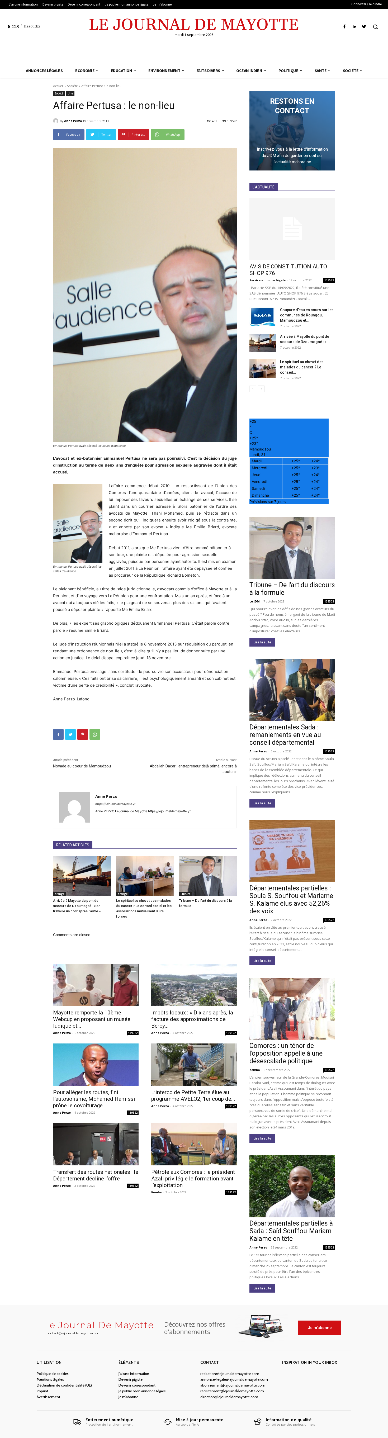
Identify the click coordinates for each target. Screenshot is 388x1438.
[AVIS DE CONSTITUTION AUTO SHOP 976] (292, 229)
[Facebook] (344, 26)
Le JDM (254, 601)
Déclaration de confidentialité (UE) (64, 1385)
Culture (185, 894)
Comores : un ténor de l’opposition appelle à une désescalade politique (286, 1053)
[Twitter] (364, 26)
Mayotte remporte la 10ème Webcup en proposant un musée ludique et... (91, 1019)
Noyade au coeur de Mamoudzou (82, 766)
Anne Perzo (73, 121)
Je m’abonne (128, 1396)
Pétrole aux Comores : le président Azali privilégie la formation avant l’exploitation (193, 1178)
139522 (133, 1033)
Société (72, 86)
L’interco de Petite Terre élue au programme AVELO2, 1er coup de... (193, 1095)
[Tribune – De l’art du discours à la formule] (208, 876)
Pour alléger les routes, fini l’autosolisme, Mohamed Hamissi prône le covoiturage (94, 1099)
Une (70, 93)
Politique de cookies (53, 1373)
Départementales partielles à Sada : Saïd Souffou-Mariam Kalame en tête (291, 1230)
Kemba (156, 1192)
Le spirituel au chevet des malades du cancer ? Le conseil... (302, 367)
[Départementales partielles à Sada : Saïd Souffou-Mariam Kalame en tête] (292, 1186)
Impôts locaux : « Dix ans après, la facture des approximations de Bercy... (192, 1019)
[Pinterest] (82, 734)
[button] (375, 26)
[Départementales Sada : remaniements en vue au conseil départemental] (292, 690)
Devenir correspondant (137, 1385)
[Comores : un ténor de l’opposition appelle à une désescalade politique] (292, 1009)
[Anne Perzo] (56, 121)
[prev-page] (252, 389)
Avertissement (48, 1396)
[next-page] (261, 389)
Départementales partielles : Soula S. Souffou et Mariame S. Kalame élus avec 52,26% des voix (291, 899)
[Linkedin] (354, 26)
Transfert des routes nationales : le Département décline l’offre (95, 1175)
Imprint (42, 1391)
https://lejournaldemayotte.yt (115, 804)
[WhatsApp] (94, 734)
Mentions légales (50, 1379)
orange (59, 894)
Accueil (58, 86)
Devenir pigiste (131, 1379)
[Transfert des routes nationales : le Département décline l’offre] (96, 1144)
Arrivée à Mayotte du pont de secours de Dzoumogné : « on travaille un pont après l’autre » (77, 906)
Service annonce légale (267, 280)
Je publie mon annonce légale (142, 1391)
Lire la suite (262, 642)
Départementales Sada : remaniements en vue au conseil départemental (285, 734)
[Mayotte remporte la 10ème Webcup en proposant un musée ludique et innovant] (96, 985)
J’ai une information (134, 1373)
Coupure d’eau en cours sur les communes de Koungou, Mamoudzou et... (307, 315)
